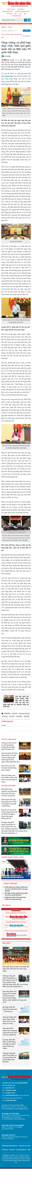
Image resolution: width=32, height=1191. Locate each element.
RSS (29, 1149)
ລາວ (20, 13)
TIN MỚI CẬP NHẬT (8, 786)
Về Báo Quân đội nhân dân (9, 1146)
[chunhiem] (16, 850)
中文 (15, 13)
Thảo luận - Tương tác (8, 1149)
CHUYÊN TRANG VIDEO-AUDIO (12, 857)
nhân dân (19, 716)
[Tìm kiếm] (25, 20)
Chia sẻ (27, 30)
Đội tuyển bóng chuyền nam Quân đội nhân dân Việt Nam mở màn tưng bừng (16, 969)
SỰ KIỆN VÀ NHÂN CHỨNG (22, 11)
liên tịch (12, 716)
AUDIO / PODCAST (10, 883)
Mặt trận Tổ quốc (24, 713)
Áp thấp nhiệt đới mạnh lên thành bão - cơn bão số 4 (10, 1009)
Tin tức (10, 27)
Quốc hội (4, 599)
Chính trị (3, 27)
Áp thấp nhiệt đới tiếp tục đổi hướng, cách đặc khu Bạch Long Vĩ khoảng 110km (9, 1044)
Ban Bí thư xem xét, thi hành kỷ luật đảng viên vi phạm (9, 768)
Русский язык (16, 16)
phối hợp (4, 716)
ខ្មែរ (24, 13)
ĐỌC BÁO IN (21, 9)
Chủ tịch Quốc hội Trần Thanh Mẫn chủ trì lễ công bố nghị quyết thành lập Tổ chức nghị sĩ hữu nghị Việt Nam (10, 757)
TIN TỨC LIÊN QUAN (8, 739)
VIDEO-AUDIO (11, 9)
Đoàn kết (26, 716)
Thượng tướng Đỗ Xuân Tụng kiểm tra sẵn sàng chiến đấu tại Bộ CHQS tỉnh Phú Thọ (10, 1057)
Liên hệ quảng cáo (21, 1149)
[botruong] (16, 841)
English (9, 13)
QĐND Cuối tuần (7, 11)
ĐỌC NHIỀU (6, 943)
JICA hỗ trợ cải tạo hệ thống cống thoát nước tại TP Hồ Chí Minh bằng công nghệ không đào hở (9, 814)
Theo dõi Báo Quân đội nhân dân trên (11, 36)
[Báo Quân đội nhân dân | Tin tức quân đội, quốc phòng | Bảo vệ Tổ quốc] (16, 4)
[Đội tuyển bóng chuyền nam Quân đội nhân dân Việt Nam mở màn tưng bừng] (16, 956)
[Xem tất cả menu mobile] (29, 20)
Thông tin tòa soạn (24, 1146)
